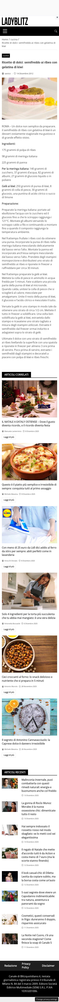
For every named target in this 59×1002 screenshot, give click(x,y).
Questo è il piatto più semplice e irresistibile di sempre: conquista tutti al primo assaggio (29, 486)
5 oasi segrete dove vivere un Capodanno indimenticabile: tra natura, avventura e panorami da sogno (39, 898)
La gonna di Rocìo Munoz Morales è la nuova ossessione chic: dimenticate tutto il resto (39, 808)
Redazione (10, 965)
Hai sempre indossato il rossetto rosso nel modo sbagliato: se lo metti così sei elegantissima (38, 832)
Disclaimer (48, 965)
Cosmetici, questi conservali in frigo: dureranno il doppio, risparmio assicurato (39, 919)
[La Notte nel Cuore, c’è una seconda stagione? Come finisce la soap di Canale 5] (10, 938)
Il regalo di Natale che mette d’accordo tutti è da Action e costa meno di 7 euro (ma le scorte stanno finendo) (38, 855)
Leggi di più (9, 437)
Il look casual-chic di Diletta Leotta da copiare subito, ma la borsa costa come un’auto (39, 876)
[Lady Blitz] (15, 21)
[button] (56, 31)
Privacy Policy (26, 965)
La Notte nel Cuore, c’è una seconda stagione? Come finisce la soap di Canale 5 (37, 938)
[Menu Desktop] (5, 31)
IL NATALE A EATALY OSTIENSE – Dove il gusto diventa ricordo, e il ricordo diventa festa (28, 423)
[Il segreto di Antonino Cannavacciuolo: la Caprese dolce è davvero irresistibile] (29, 717)
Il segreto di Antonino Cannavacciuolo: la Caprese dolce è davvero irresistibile (26, 741)
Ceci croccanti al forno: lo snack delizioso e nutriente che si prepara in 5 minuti (27, 678)
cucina (6, 55)
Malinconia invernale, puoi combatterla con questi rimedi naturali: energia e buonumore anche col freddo (39, 785)
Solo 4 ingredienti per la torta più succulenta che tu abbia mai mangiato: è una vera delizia (28, 615)
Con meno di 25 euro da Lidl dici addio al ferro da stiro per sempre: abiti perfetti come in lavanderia (29, 551)
